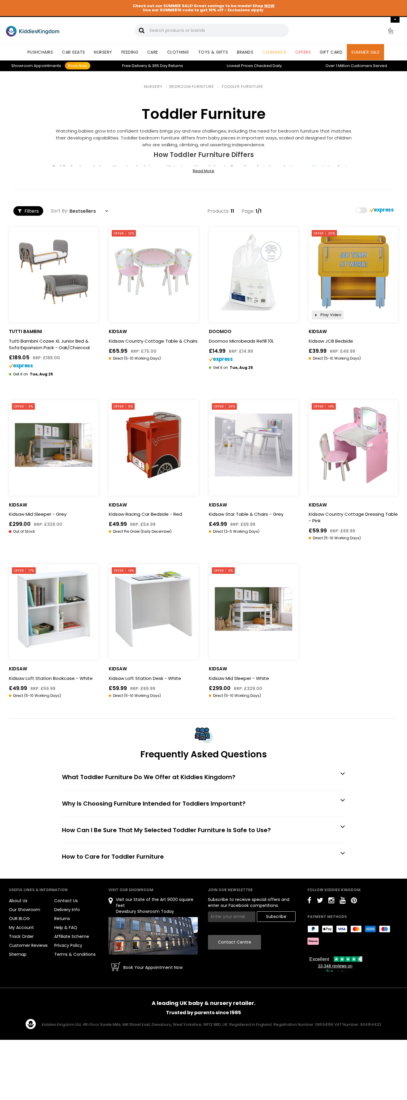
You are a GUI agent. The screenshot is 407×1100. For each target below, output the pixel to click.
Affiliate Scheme (71, 936)
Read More (203, 171)
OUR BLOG (19, 919)
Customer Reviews (28, 945)
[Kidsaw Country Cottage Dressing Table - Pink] (353, 445)
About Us (18, 901)
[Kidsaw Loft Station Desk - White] (153, 609)
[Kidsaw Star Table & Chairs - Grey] (253, 445)
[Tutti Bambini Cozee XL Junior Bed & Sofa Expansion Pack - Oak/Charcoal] (53, 271)
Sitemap (18, 954)
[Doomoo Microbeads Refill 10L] (253, 271)
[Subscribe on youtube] (343, 901)
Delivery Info (67, 910)
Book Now (77, 66)
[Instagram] (331, 901)
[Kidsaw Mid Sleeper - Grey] (53, 445)
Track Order (21, 936)
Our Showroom (24, 910)
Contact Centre (234, 942)
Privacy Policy (68, 945)
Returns (167, 66)
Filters (31, 211)
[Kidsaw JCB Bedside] (353, 271)
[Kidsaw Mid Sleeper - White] (253, 609)
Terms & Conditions (75, 954)
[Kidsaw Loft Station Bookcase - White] (53, 609)
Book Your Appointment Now (153, 967)
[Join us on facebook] (309, 901)
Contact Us (66, 901)
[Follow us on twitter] (320, 901)
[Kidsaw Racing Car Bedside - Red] (153, 445)
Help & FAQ (65, 927)
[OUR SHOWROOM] (153, 935)
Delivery (134, 66)
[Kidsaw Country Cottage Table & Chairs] (153, 271)
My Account (21, 927)
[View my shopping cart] (387, 32)
